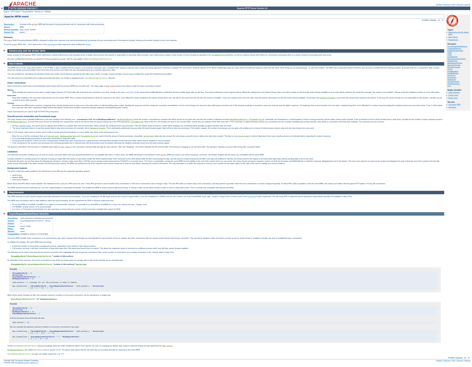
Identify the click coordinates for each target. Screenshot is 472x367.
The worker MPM (454, 104)
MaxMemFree (452, 61)
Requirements (453, 40)
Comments (452, 107)
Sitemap (467, 5)
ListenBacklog (452, 57)
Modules (439, 5)
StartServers (451, 77)
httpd (88, 44)
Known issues (453, 95)
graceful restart (25, 126)
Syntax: (11, 221)
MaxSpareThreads (453, 65)
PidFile (449, 69)
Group (449, 53)
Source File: (9, 32)
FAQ (453, 5)
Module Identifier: (11, 30)
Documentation (27, 11)
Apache (6, 11)
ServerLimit (451, 75)
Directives (447, 5)
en (439, 20)
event (9, 40)
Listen (449, 55)
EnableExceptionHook (455, 51)
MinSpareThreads (453, 67)
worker (35, 24)
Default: (11, 223)
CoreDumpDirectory (454, 48)
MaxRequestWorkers (454, 63)
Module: (11, 231)
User (449, 86)
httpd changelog (454, 92)
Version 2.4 (39, 11)
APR (83, 74)
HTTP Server (15, 11)
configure (51, 44)
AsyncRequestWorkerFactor (457, 46)
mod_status (111, 86)
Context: (11, 226)
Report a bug (452, 98)
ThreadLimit (451, 80)
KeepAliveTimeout (328, 98)
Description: (9, 24)
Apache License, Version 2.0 (28, 363)
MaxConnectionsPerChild (456, 59)
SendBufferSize (453, 73)
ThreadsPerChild (453, 82)
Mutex (131, 74)
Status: (7, 27)
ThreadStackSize (453, 84)
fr (443, 20)
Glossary (460, 5)
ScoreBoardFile (452, 71)
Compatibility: (14, 234)
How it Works (453, 37)
